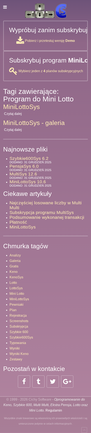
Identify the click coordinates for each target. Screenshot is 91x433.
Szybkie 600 (19, 332)
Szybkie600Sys (21, 337)
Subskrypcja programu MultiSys (42, 212)
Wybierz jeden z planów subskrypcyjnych (50, 71)
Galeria (15, 261)
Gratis (14, 266)
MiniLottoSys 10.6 (28, 181)
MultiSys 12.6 (23, 173)
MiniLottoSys (21, 106)
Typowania (18, 343)
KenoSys (16, 277)
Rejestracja (18, 315)
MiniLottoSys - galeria (34, 122)
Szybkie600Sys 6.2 (29, 158)
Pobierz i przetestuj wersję (49, 41)
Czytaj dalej (13, 114)
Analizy (15, 255)
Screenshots (19, 321)
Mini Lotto (17, 293)
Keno (14, 272)
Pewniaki (16, 304)
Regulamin (54, 410)
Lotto (13, 282)
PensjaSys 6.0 (24, 166)
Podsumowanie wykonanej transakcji (47, 217)
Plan (13, 310)
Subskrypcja (19, 326)
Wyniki (15, 348)
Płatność (18, 222)
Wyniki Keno (19, 354)
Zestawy (16, 359)
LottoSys (16, 288)
